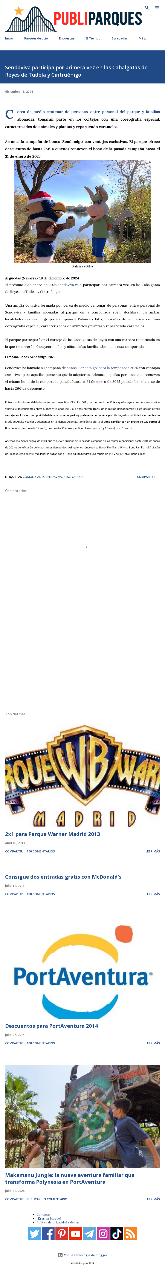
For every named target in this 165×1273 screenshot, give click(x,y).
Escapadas (120, 38)
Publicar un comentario (47, 1199)
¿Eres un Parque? (49, 1218)
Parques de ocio (36, 38)
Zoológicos (73, 477)
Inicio (9, 38)
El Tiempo (93, 38)
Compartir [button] (146, 477)
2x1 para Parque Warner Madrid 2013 (52, 833)
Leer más (153, 851)
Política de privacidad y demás (58, 1222)
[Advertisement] (82, 655)
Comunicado (33, 477)
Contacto (43, 1215)
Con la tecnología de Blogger (85, 1255)
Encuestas (66, 38)
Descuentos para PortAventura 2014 (51, 1025)
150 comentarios (41, 851)
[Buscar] (147, 7)
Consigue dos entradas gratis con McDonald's (63, 876)
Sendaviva (54, 477)
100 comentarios (41, 894)
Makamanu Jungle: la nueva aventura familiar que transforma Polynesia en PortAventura (69, 1178)
